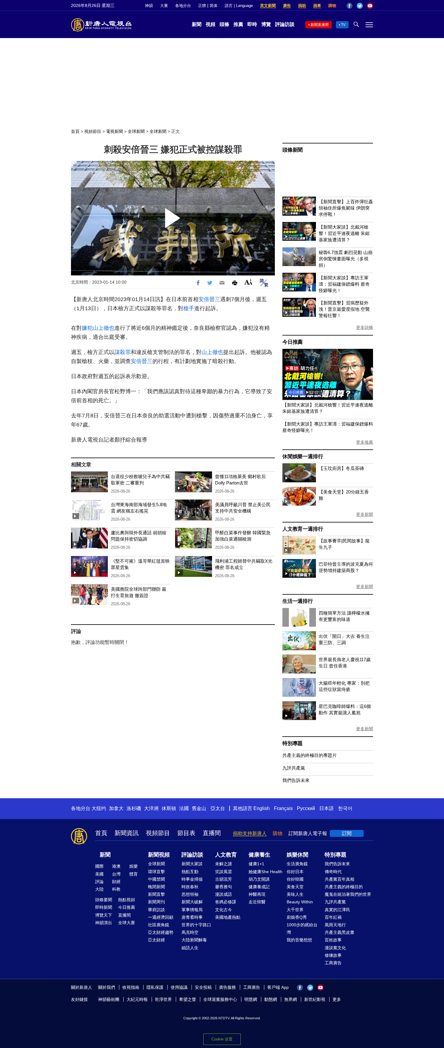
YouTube (370, 6)
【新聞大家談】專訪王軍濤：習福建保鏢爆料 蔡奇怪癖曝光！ (344, 284)
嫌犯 (87, 328)
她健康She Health (265, 871)
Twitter (360, 6)
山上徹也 (103, 328)
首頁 (75, 131)
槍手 (188, 308)
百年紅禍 (333, 917)
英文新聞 (268, 5)
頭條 (224, 24)
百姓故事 (333, 939)
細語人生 (190, 947)
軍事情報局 (192, 909)
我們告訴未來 (296, 780)
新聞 (196, 24)
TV (343, 25)
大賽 (164, 5)
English (261, 808)
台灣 (116, 874)
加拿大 (116, 808)
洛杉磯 (134, 808)
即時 (252, 24)
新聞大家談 (192, 863)
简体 (213, 5)
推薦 (238, 24)
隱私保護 (154, 987)
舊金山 (199, 808)
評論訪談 (284, 24)
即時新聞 (103, 907)
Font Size (248, 282)
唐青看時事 (192, 917)
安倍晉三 (209, 299)
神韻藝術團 (108, 999)
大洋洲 (151, 808)
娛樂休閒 (297, 855)
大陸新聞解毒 (194, 939)
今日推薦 (292, 342)
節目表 (186, 833)
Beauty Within (300, 901)
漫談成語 (223, 894)
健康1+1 (256, 863)
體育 (133, 874)
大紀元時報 (137, 999)
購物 (332, 5)
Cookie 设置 (222, 1039)
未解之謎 (223, 863)
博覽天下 (103, 915)
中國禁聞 (156, 879)
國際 (99, 866)
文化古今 (223, 909)
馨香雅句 (223, 886)
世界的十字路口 (196, 924)
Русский (306, 808)
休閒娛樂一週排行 (302, 456)
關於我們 (106, 987)
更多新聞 (364, 514)
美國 (99, 874)
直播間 (212, 833)
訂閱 (347, 833)
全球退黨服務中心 (220, 999)
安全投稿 (203, 987)
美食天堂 (295, 886)
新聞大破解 (192, 901)
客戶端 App (278, 987)
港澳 (116, 866)
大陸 (99, 889)
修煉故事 (333, 955)
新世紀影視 (314, 999)
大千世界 (295, 909)
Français (283, 808)
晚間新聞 (156, 886)
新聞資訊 (126, 833)
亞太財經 (156, 939)
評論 (99, 881)
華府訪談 (156, 909)
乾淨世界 (163, 999)
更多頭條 (364, 327)
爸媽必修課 (225, 901)
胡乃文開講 (259, 879)
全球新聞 (136, 131)
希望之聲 (187, 999)
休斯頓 (169, 808)
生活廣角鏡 (297, 863)
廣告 (287, 5)
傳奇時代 (333, 871)
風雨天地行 (335, 924)
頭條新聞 (292, 150)
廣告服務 (227, 987)
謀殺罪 (122, 352)
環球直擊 (156, 871)
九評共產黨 (293, 767)
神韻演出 (103, 922)
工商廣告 (333, 962)
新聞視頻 (159, 855)
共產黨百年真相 (339, 879)
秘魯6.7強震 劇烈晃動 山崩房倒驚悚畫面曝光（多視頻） (345, 259)
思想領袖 (190, 894)
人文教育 (226, 855)
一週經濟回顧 (160, 917)
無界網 (290, 999)
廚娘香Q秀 (297, 917)
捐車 (317, 5)
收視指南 (130, 987)
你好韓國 (295, 879)
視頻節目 (92, 131)
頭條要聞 (103, 899)
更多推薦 (364, 442)
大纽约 (99, 808)
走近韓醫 (257, 901)
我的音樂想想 (299, 939)
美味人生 (295, 894)
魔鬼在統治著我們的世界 (348, 894)
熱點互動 (190, 871)
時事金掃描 (192, 879)
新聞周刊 (156, 901)
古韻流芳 (223, 879)
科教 (116, 889)
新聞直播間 (319, 25)
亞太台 (218, 808)
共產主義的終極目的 (344, 886)
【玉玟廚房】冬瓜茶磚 (341, 468)
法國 (184, 808)
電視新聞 (114, 131)
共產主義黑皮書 (339, 932)
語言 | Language (239, 5)
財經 (116, 881)
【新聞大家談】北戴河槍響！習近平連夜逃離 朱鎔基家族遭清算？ (344, 233)
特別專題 (292, 743)
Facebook (349, 6)
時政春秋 (190, 886)
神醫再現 (257, 894)
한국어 (345, 808)
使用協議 (179, 987)
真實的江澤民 (337, 909)
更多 (337, 999)
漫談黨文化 (335, 947)
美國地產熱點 (227, 917)
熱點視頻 (126, 899)
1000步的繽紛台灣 (302, 928)
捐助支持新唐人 (250, 833)
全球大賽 (126, 922)
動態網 (270, 999)
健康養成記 (259, 886)
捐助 (302, 5)
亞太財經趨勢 (160, 932)
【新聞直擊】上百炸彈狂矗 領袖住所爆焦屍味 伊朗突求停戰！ (346, 208)
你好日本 (295, 871)
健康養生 (259, 855)
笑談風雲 (223, 871)
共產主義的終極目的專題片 (309, 755)
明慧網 (250, 999)
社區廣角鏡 (158, 924)
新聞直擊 (156, 894)
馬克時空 (190, 932)
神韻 (149, 5)
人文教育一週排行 (302, 529)
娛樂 (133, 866)
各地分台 (183, 5)
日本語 (326, 808)
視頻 (210, 24)
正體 (202, 5)
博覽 (266, 24)
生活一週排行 (297, 601)
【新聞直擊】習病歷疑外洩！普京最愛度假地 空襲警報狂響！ (344, 309)
